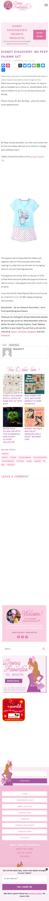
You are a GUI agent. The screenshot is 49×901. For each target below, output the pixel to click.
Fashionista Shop (25, 800)
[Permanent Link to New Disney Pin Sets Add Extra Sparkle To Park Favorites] (34, 393)
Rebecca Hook (25, 831)
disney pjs (20, 461)
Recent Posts (14, 345)
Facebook (22, 331)
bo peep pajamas (25, 457)
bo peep (13, 457)
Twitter (14, 331)
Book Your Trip (25, 806)
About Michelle (18, 632)
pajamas (37, 461)
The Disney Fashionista (17, 6)
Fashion (5, 454)
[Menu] (45, 5)
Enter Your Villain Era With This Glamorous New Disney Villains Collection (11, 435)
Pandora (25, 819)
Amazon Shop (25, 813)
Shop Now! (39, 35)
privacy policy (35, 893)
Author (4, 345)
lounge (29, 461)
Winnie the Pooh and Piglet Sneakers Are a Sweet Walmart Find (33, 434)
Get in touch (24, 852)
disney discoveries (40, 457)
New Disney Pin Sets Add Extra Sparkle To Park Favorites (32, 399)
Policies (24, 856)
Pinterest (5, 335)
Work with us (31, 632)
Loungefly (25, 838)
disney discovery (8, 461)
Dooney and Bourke (24, 825)
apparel (5, 457)
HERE (16, 297)
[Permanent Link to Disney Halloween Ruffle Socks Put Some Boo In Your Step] (13, 393)
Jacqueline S (18, 349)
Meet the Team (24, 849)
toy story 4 (10, 465)
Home (24, 794)
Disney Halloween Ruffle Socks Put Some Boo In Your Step (12, 399)
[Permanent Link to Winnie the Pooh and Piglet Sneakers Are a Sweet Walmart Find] (34, 426)
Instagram (31, 331)
